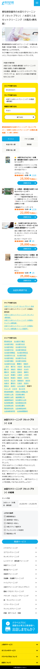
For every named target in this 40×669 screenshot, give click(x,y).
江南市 (19, 375)
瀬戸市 (13, 367)
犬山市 (6, 375)
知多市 (6, 380)
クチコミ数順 (29, 139)
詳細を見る (27, 183)
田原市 (26, 383)
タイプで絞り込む (10, 95)
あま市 (14, 389)
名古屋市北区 (20, 344)
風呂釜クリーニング (11, 570)
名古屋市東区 (9, 344)
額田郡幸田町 (9, 408)
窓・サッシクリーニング (12, 600)
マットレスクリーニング (12, 609)
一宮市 (6, 367)
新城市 (13, 378)
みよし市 (7, 389)
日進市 (19, 383)
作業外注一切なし (12, 523)
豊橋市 (19, 364)
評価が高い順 (10, 150)
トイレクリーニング (11, 583)
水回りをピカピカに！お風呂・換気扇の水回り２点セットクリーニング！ (26, 159)
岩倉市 (6, 383)
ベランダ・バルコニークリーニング (16, 596)
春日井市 (27, 367)
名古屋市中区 (9, 350)
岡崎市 (26, 364)
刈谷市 (26, 369)
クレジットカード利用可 (15, 530)
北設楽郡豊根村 (22, 411)
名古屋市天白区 (9, 364)
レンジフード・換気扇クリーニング (16, 561)
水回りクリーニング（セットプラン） (17, 587)
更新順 (29, 144)
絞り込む (20, 117)
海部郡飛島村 (9, 400)
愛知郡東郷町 (9, 392)
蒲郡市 (26, 372)
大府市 (26, 378)
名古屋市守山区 (20, 358)
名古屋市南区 (9, 358)
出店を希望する (20, 290)
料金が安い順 (10, 144)
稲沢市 (6, 378)
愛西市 (6, 386)
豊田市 (6, 372)
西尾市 (19, 372)
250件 (34, 175)
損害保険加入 (11, 516)
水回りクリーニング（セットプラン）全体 (19, 306)
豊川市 (6, 369)
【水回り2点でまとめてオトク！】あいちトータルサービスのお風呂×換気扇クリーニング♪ (26, 225)
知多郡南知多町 (20, 403)
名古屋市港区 (21, 355)
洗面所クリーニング (11, 574)
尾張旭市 (20, 380)
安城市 (13, 372)
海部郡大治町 (9, 397)
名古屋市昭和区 (20, 350)
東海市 (19, 378)
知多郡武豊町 (20, 406)
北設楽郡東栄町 (9, 411)
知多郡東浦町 (9, 403)
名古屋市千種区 (19, 341)
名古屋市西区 (9, 347)
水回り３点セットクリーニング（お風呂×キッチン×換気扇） (18, 321)
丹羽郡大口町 (9, 394)
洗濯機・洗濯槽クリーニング (14, 578)
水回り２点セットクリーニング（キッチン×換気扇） (19, 316)
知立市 (13, 380)
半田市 (19, 367)
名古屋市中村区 (20, 347)
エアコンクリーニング (11, 552)
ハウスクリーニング (11, 548)
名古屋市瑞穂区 (9, 353)
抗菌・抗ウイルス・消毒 (12, 613)
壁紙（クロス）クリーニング (14, 591)
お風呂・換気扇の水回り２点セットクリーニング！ (26, 190)
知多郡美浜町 (9, 406)
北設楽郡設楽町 (20, 408)
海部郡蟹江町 (20, 397)
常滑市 (13, 375)
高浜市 (27, 380)
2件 (33, 273)
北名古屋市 (21, 386)
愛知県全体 (8, 341)
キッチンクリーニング (11, 557)
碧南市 (19, 369)
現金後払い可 (11, 533)
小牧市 (26, 375)
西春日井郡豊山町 (21, 392)
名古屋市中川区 (9, 355)
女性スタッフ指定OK (13, 527)
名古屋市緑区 (9, 361)
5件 (33, 241)
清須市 (13, 386)
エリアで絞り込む (10, 86)
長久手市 (22, 389)
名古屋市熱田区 (22, 353)
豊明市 (13, 383)
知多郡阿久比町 (20, 400)
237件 (34, 209)
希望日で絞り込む (10, 106)
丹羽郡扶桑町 (20, 394)
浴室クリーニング (10, 565)
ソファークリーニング (11, 604)
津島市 (13, 369)
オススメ (11, 139)
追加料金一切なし (12, 520)
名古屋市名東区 (20, 361)
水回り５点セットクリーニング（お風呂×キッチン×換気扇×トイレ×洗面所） (18, 327)
